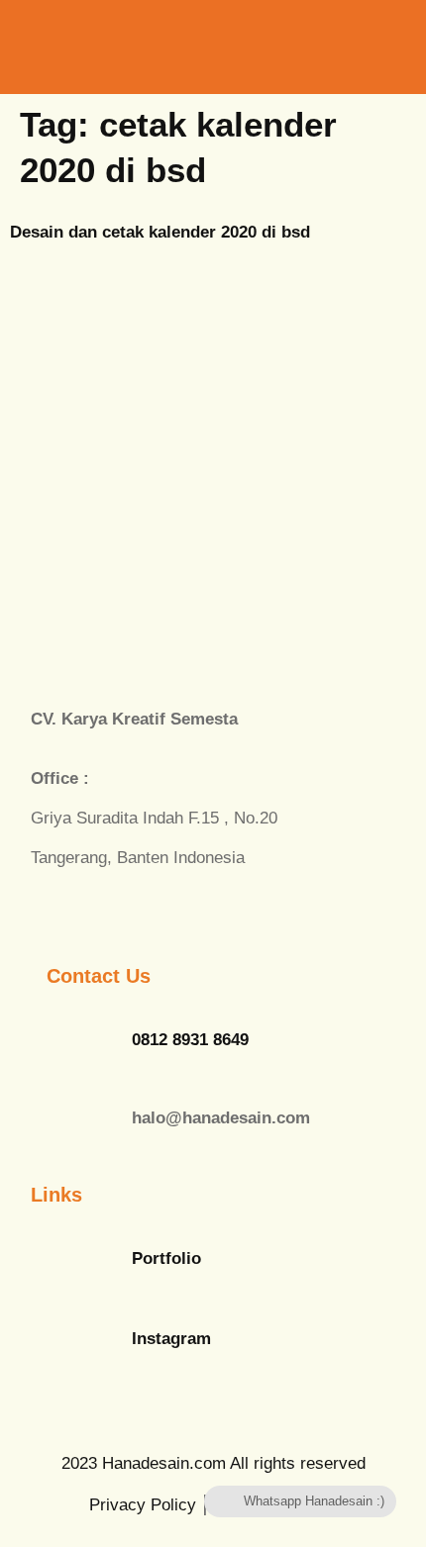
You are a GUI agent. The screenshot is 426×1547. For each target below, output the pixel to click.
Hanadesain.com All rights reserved (213, 1463)
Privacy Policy (142, 1505)
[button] (331, 45)
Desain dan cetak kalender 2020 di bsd (160, 232)
